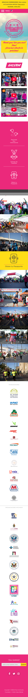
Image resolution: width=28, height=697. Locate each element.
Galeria (14, 65)
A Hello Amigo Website (17, 692)
